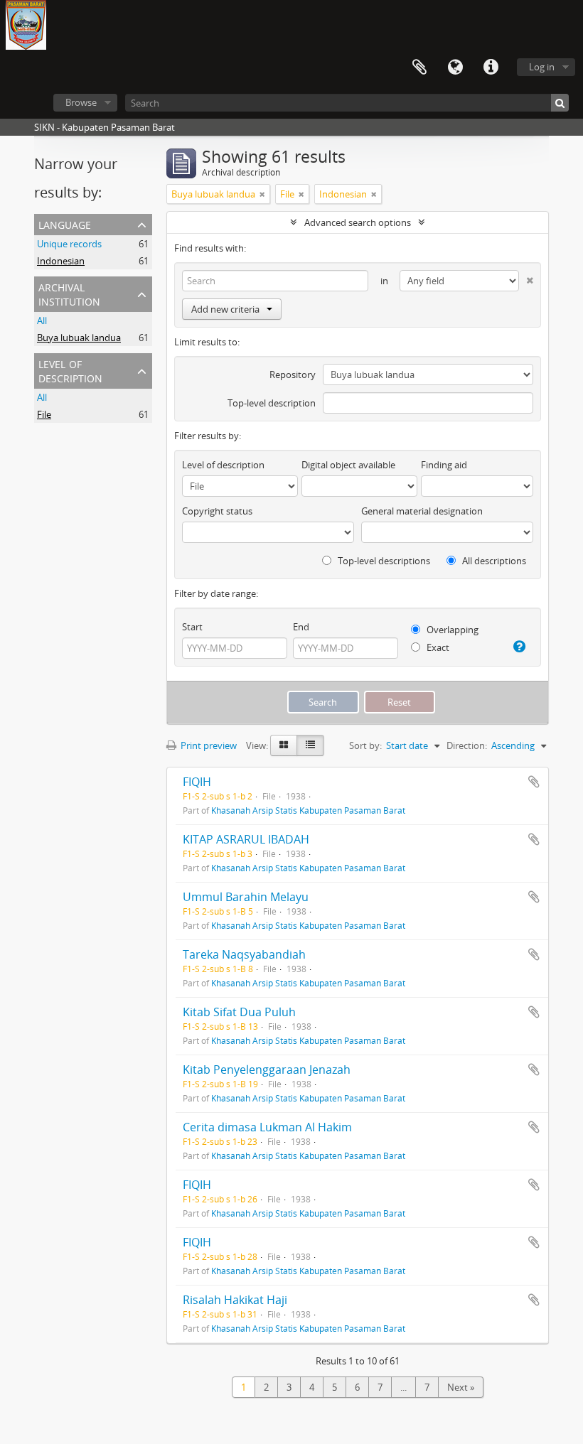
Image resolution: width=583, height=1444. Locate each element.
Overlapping (451, 629)
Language (455, 67)
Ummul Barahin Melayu (246, 897)
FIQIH (197, 782)
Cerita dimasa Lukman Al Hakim (267, 1127)
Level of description (70, 370)
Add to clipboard (534, 782)
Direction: (466, 745)
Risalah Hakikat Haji (235, 1300)
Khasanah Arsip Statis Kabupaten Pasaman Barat (308, 810)
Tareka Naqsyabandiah (244, 954)
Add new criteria (225, 309)
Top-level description (272, 403)
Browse (81, 102)
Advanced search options (357, 222)
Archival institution (69, 293)
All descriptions (493, 560)
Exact (436, 647)
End (301, 626)
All (42, 320)
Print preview (207, 745)
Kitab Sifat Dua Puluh (239, 1012)
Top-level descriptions (383, 560)
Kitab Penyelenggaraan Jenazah (267, 1069)
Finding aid (444, 464)
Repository (292, 374)
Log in (542, 66)
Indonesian (61, 260)
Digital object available (348, 464)
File (44, 414)
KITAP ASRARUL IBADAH (246, 839)
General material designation (422, 511)
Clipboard (419, 67)
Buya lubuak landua (79, 337)
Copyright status (217, 511)
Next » (460, 1387)
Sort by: (365, 745)
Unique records (69, 243)
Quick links (490, 67)
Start (192, 626)
